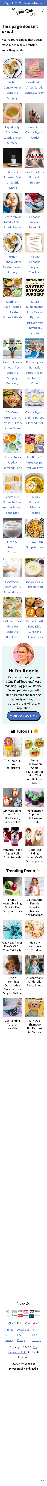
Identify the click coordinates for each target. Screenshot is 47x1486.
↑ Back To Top (36, 1335)
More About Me (23, 715)
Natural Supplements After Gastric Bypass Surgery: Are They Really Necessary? (34, 317)
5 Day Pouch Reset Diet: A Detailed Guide (12, 587)
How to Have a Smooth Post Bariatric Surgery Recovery (12, 372)
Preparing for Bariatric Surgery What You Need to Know (34, 372)
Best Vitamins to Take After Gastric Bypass (12, 222)
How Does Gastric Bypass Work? (34, 132)
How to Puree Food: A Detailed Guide (12, 462)
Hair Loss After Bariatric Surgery (34, 177)
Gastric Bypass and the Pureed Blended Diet (34, 418)
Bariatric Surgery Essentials (34, 222)
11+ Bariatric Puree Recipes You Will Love (35, 462)
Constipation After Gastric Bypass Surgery (35, 87)
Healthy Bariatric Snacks (12, 547)
